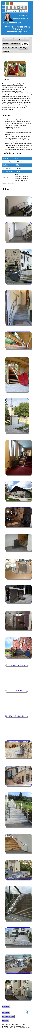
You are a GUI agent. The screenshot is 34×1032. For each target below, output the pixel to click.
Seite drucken (6, 1006)
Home (4, 39)
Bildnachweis (5, 1012)
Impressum (5, 1020)
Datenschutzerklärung (8, 1016)
